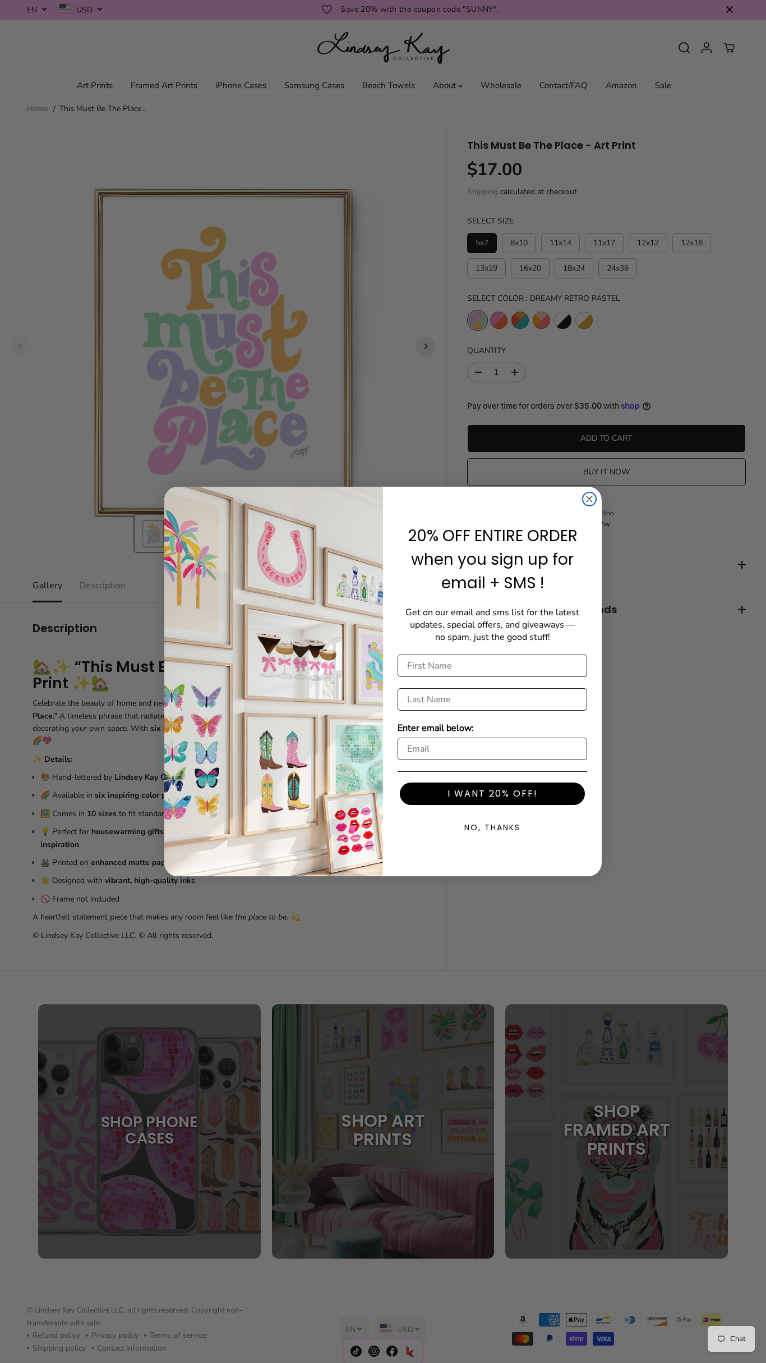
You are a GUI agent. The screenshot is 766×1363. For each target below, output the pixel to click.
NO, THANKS (492, 827)
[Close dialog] (589, 499)
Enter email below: (436, 728)
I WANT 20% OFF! (492, 793)
